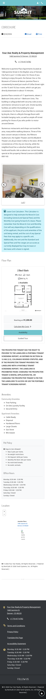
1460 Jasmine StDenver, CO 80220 (23, 520)
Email (30, 34)
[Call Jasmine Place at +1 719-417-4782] (42, 3)
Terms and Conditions (16, 621)
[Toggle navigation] (4, 3)
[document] (23, 530)
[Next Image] (42, 179)
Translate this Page (15, 633)
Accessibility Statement (16, 638)
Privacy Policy (12, 627)
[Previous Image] (3, 179)
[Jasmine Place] (23, 530)
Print (40, 34)
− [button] (4, 509)
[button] (38, 3)
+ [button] (4, 506)
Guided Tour (29, 333)
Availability (30, 327)
